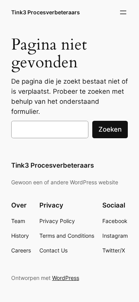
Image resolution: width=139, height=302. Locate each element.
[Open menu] (123, 12)
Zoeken (110, 129)
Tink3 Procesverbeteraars (45, 12)
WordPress (65, 278)
